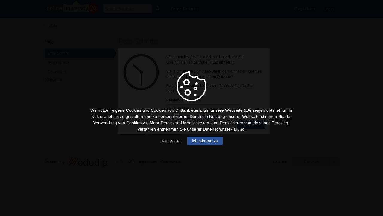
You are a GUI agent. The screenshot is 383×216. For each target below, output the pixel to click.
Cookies (134, 122)
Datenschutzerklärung (223, 129)
